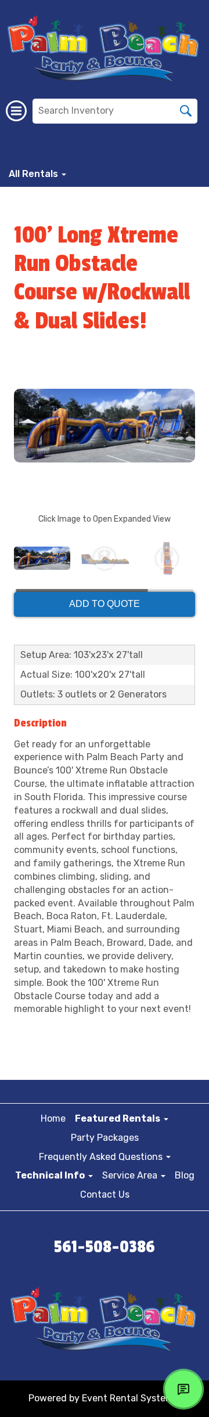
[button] (121, 1118)
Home (53, 1118)
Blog (184, 1175)
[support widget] (183, 1389)
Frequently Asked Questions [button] (102, 1156)
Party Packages (105, 1137)
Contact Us (104, 1194)
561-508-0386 (104, 1247)
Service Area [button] (131, 1175)
